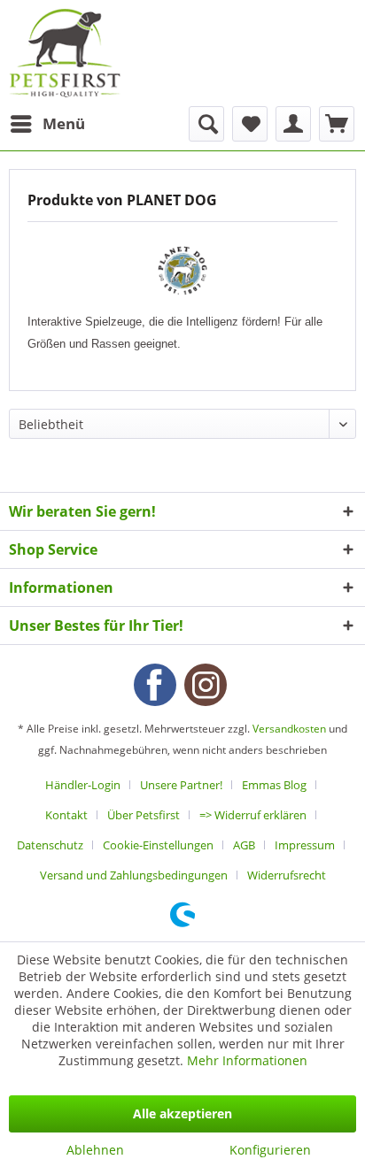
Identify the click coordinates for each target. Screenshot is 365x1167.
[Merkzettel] (250, 124)
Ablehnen (95, 1149)
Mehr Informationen (247, 1060)
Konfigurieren (270, 1149)
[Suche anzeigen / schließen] (206, 124)
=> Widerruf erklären (253, 815)
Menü (64, 123)
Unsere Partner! (181, 785)
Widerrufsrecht (286, 875)
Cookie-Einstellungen (158, 845)
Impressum (305, 845)
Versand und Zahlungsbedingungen (134, 875)
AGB (244, 845)
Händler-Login (82, 785)
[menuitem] (47, 124)
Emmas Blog (274, 785)
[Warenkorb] (336, 124)
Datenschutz (50, 845)
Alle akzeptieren (182, 1113)
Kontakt (66, 815)
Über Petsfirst (143, 815)
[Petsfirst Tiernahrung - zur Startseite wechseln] (64, 53)
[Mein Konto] (293, 124)
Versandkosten (289, 728)
